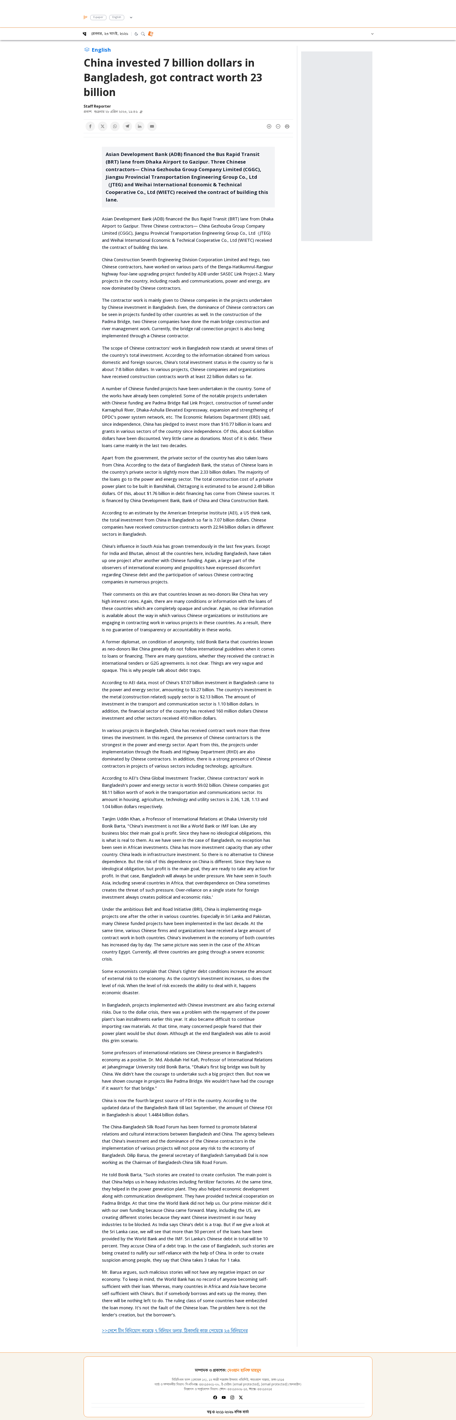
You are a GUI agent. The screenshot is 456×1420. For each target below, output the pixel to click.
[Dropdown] (131, 16)
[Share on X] (102, 126)
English (116, 17)
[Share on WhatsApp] (115, 126)
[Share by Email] (152, 126)
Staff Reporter (97, 106)
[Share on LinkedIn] (139, 126)
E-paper (98, 17)
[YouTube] (224, 1397)
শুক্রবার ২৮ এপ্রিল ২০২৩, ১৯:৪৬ (111, 111)
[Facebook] (215, 1397)
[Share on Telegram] (127, 126)
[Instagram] (232, 1397)
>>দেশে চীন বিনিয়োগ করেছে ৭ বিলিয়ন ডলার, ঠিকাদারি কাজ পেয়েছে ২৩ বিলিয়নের (175, 1330)
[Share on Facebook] (90, 126)
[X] (241, 1397)
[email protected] (246, 1384)
